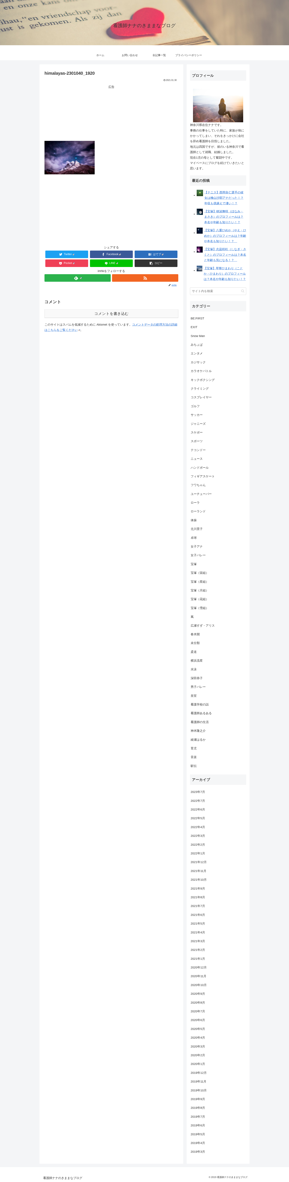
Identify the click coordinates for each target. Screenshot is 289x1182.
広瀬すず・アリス (203, 625)
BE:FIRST (197, 318)
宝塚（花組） (200, 599)
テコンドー (198, 450)
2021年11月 (198, 871)
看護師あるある (201, 713)
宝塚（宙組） (200, 573)
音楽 (194, 757)
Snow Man (198, 336)
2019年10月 (199, 1090)
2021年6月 (198, 915)
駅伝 (194, 766)
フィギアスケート (203, 476)
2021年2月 (198, 950)
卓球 (194, 537)
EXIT (194, 327)
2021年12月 (199, 862)
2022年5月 (198, 818)
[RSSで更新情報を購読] (145, 278)
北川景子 (197, 529)
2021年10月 (199, 879)
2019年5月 (198, 1134)
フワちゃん (198, 485)
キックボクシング (203, 380)
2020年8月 (198, 1002)
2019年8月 (198, 1107)
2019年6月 (198, 1125)
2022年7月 (198, 800)
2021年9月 (198, 888)
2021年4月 (198, 932)
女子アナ (197, 546)
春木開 (195, 634)
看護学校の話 (200, 704)
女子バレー (198, 555)
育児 (194, 748)
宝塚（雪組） (200, 608)
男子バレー (198, 687)
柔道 (194, 652)
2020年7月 (198, 1011)
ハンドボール (200, 467)
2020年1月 (198, 1064)
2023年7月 (198, 792)
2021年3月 (198, 941)
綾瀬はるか (198, 739)
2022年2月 (198, 844)
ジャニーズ (198, 423)
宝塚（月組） (200, 590)
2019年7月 (198, 1116)
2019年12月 (199, 1072)
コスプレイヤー (201, 397)
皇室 (194, 695)
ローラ (195, 502)
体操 (194, 520)
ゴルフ (195, 406)
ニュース (197, 458)
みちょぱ (197, 344)
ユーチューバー (201, 494)
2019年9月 (198, 1099)
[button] (156, 263)
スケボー (197, 432)
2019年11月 (198, 1081)
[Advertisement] (111, 113)
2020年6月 (198, 1020)
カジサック (198, 362)
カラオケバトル (201, 371)
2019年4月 (198, 1143)
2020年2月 (198, 1055)
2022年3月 (198, 835)
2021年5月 (198, 923)
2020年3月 (198, 1046)
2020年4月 (198, 1037)
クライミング (200, 388)
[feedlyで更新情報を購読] (77, 278)
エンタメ (197, 353)
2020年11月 (198, 976)
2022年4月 (198, 827)
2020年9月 (198, 993)
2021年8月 (198, 897)
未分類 (195, 643)
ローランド (198, 511)
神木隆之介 (198, 730)
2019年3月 (198, 1151)
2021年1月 (198, 958)
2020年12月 (199, 967)
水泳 (194, 669)
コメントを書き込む (111, 314)
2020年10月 (199, 985)
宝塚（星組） (200, 581)
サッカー (197, 415)
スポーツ (197, 441)
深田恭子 (197, 678)
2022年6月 (198, 809)
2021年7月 (198, 906)
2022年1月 (198, 853)
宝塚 (194, 564)
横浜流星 (197, 660)
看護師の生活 (200, 722)
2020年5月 (198, 1029)
